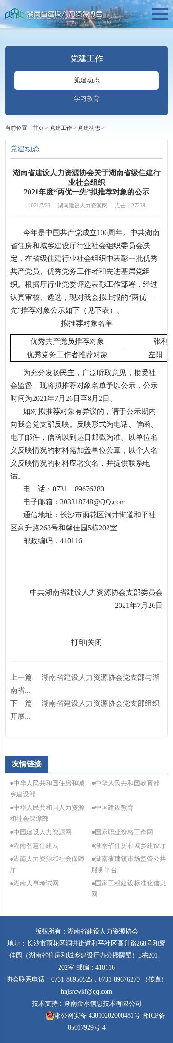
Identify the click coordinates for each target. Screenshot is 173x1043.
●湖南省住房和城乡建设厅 (128, 845)
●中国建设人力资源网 (41, 832)
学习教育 (87, 98)
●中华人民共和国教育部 (125, 783)
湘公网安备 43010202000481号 (97, 1015)
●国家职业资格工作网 (122, 832)
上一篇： (85, 683)
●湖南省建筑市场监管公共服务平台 (128, 864)
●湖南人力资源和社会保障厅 (47, 864)
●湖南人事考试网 (34, 883)
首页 (38, 128)
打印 (78, 642)
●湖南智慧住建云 (34, 845)
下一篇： (85, 709)
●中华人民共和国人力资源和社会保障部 (47, 813)
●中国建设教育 (112, 807)
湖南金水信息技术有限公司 (103, 1003)
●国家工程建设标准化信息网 (128, 889)
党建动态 (87, 80)
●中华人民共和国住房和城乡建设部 (47, 789)
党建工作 (61, 128)
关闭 (94, 642)
